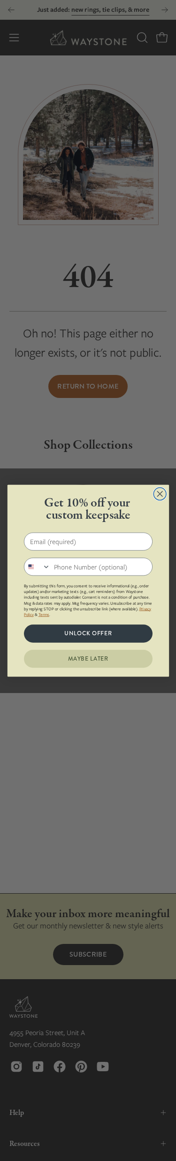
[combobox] (37, 566)
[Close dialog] (159, 493)
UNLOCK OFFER (88, 633)
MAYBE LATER (88, 658)
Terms (43, 614)
